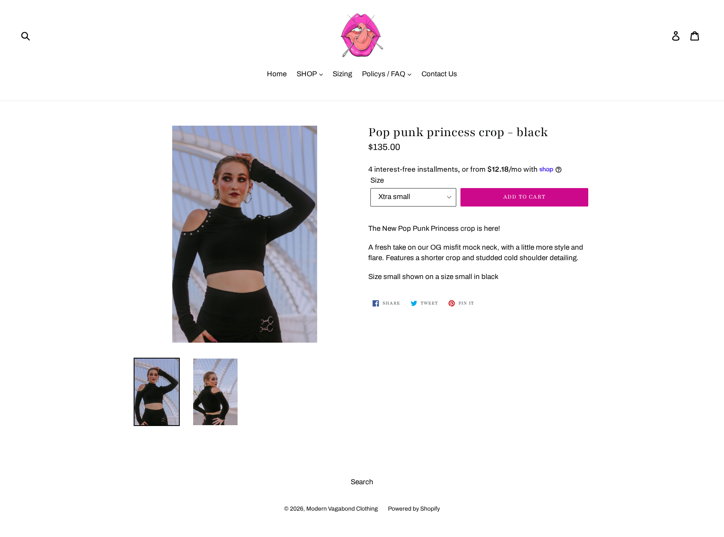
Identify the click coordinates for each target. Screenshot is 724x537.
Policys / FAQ (384, 74)
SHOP (307, 74)
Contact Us (439, 74)
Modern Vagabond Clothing (342, 509)
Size (377, 180)
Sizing (342, 74)
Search (362, 482)
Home (277, 74)
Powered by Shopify (414, 509)
